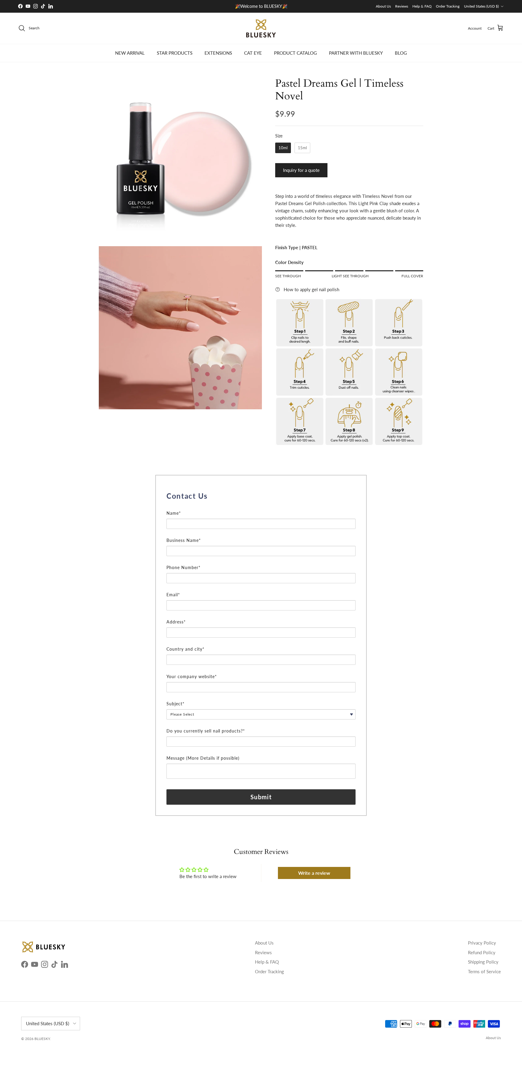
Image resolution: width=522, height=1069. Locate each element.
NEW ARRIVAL (130, 53)
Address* (176, 621)
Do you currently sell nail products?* (205, 730)
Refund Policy (481, 952)
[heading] (261, 496)
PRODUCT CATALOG (295, 53)
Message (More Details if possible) (203, 758)
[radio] (283, 148)
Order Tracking (447, 6)
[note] (261, 506)
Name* (173, 513)
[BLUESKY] (261, 28)
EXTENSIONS (218, 53)
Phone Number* (183, 567)
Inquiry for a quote (301, 170)
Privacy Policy (482, 942)
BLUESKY (42, 1038)
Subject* (175, 703)
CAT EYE (253, 53)
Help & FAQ (422, 6)
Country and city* (185, 649)
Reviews (401, 6)
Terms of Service (484, 971)
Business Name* (183, 540)
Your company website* (191, 676)
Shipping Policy (483, 961)
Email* (173, 594)
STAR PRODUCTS (174, 53)
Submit (261, 796)
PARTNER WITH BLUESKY (356, 53)
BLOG (401, 53)
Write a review (314, 873)
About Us (383, 6)
